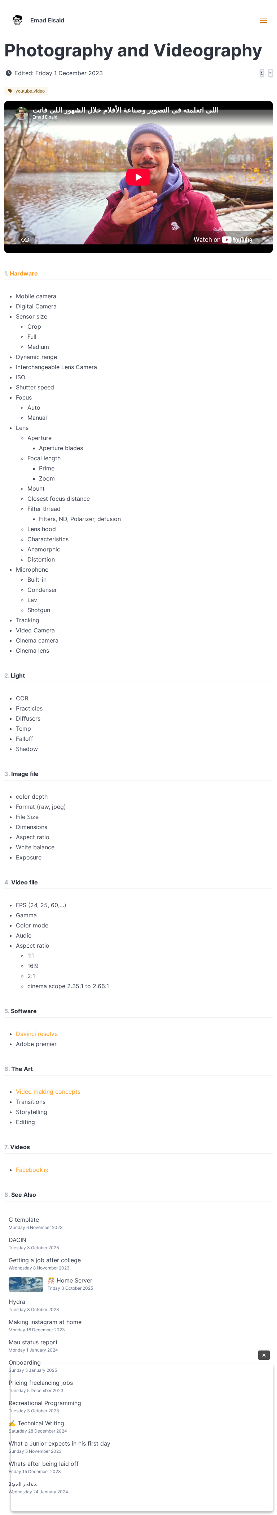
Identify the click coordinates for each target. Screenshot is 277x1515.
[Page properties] (262, 73)
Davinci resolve (37, 1033)
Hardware (24, 273)
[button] (263, 20)
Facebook (29, 1169)
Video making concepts (48, 1091)
